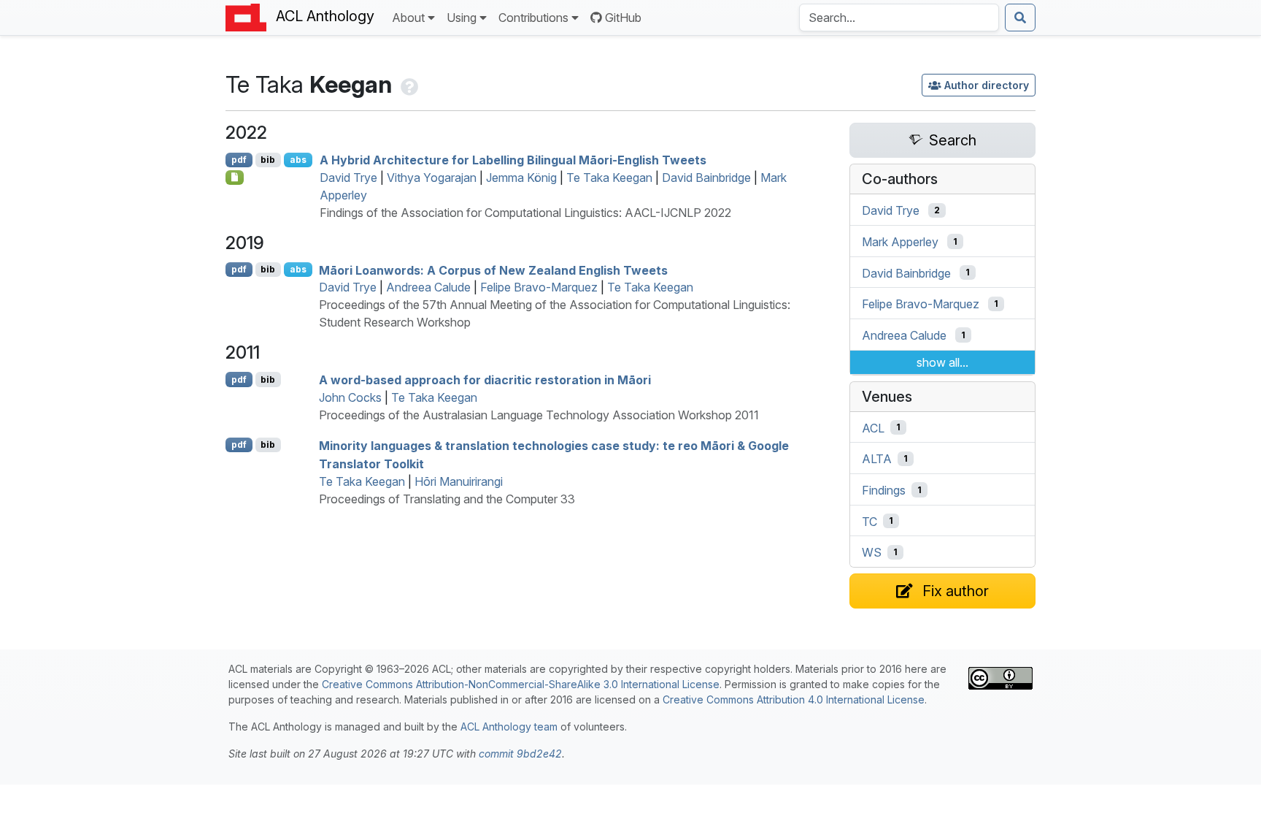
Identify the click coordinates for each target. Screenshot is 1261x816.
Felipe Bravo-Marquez (539, 287)
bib (268, 159)
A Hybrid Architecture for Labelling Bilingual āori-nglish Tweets (513, 160)
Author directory (986, 85)
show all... (942, 362)
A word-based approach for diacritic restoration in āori (485, 380)
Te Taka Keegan (609, 177)
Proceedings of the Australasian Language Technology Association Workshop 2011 (539, 415)
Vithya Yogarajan (432, 177)
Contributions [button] (533, 17)
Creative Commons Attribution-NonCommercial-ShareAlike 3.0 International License (521, 684)
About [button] (408, 17)
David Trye (348, 177)
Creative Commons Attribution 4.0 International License (794, 699)
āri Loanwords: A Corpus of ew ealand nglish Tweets (493, 269)
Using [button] (462, 17)
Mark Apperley (900, 241)
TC (869, 521)
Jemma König (521, 177)
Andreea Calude (428, 287)
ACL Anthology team (509, 726)
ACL (873, 427)
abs (298, 159)
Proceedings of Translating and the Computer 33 (447, 499)
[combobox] (899, 17)
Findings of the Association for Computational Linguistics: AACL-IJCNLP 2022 (525, 212)
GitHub (623, 17)
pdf (239, 159)
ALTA (877, 458)
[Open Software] (234, 177)
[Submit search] (1020, 17)
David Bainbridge (706, 177)
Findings (884, 490)
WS (872, 552)
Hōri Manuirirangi (458, 481)
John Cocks (350, 397)
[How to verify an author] (408, 84)
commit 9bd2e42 (520, 753)
